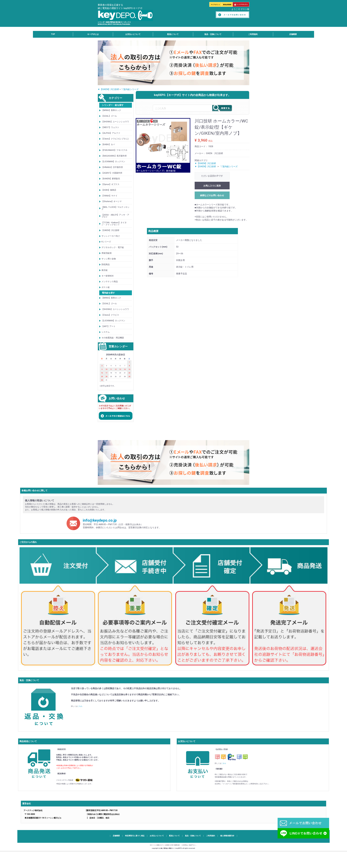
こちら (80, 706)
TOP (53, 34)
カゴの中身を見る (242, 4)
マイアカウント (215, 4)
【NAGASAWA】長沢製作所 (114, 156)
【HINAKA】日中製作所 (112, 167)
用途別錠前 (107, 253)
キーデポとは (93, 34)
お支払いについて (133, 34)
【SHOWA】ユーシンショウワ (115, 121)
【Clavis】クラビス (110, 315)
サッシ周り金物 (109, 259)
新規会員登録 (227, 4)
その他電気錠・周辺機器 (113, 337)
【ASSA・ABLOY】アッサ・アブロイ (115, 216)
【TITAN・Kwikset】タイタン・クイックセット (114, 223)
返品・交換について (212, 34)
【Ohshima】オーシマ (112, 201)
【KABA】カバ (108, 144)
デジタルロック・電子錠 (113, 247)
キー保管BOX (107, 276)
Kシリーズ (106, 241)
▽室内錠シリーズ (130, 89)
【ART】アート (108, 326)
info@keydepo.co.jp (100, 520)
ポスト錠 (106, 287)
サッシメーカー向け (111, 236)
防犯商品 (106, 264)
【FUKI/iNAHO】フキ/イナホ (114, 150)
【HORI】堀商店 (109, 190)
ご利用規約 (253, 34)
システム (106, 332)
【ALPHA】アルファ (111, 133)
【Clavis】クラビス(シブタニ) (115, 139)
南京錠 (105, 270)
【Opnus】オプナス (110, 184)
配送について (173, 34)
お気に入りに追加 (212, 185)
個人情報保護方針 (227, 836)
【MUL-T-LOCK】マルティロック (115, 208)
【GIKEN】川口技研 (110, 230)
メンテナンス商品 (110, 281)
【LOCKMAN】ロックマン (113, 161)
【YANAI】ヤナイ (109, 195)
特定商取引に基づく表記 (134, 836)
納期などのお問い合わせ (212, 195)
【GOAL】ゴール (109, 116)
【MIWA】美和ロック (111, 110)
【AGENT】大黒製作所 (112, 173)
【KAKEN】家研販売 (111, 178)
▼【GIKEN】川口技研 (108, 89)
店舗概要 (293, 34)
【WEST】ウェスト (110, 127)
